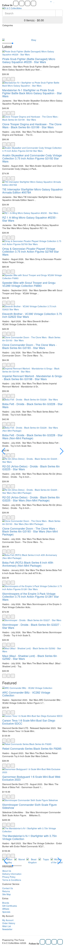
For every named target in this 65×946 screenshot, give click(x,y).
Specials (6, 911)
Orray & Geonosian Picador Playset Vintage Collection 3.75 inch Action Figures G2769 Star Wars (30, 252)
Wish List (6, 926)
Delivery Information (11, 873)
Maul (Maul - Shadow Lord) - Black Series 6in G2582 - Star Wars (29, 657)
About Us (6, 870)
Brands (5, 902)
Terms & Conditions (11, 879)
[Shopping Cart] (57, 1)
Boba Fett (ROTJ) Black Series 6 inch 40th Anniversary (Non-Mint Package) (27, 563)
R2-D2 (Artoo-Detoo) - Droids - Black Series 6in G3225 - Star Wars (31, 467)
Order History (8, 923)
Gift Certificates (9, 905)
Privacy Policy (8, 876)
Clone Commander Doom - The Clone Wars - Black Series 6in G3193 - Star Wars (29, 346)
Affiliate (5, 908)
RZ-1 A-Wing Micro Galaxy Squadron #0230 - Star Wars (29, 218)
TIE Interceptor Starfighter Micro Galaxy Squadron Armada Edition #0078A (32, 190)
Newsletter (7, 929)
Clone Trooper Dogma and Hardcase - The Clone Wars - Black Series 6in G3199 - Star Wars (32, 125)
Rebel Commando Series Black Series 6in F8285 (31, 748)
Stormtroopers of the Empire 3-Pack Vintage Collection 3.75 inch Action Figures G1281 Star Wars (30, 597)
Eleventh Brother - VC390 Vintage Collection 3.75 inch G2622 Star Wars (32, 315)
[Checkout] (61, 1)
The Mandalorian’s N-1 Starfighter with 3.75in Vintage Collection (29, 837)
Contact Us (7, 888)
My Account (7, 920)
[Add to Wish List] (8, 79)
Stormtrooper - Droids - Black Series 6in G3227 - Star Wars (31, 626)
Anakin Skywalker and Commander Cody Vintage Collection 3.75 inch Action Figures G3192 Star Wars (32, 158)
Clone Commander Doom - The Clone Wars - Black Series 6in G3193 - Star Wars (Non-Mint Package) (30, 531)
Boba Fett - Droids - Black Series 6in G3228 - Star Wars (32, 405)
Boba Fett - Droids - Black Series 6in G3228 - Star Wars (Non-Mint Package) (32, 436)
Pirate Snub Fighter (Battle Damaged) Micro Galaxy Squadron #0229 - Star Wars (28, 60)
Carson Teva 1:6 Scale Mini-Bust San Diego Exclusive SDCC (28, 721)
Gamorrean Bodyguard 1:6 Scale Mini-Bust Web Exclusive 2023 (31, 778)
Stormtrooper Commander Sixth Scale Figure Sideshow (29, 806)
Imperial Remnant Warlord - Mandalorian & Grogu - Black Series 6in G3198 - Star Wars (32, 377)
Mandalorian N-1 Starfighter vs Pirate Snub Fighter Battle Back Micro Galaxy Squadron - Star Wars (32, 93)
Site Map (6, 894)
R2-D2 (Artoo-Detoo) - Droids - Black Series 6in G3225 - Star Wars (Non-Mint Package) (31, 498)
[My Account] (50, 1)
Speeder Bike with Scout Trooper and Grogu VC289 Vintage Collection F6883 (28, 284)
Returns (6, 891)
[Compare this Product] (13, 79)
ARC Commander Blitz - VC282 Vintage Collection (26, 693)
